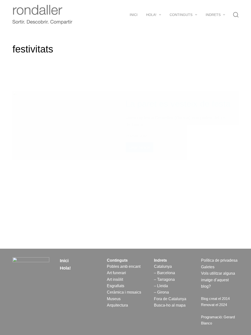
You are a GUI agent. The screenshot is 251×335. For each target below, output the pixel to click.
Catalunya (163, 266)
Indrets (213, 15)
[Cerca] (235, 14)
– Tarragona (164, 279)
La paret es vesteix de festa (178, 103)
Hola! (151, 15)
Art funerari (116, 273)
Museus (114, 299)
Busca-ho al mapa (170, 305)
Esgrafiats (115, 286)
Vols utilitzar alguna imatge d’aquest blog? (218, 279)
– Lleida (161, 286)
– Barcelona (164, 273)
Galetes (207, 267)
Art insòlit (115, 279)
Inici (134, 15)
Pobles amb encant (123, 266)
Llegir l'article (140, 148)
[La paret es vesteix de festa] (65, 125)
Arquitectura (117, 305)
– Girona (161, 292)
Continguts (181, 15)
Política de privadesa (219, 260)
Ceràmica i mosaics (124, 292)
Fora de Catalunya (170, 299)
